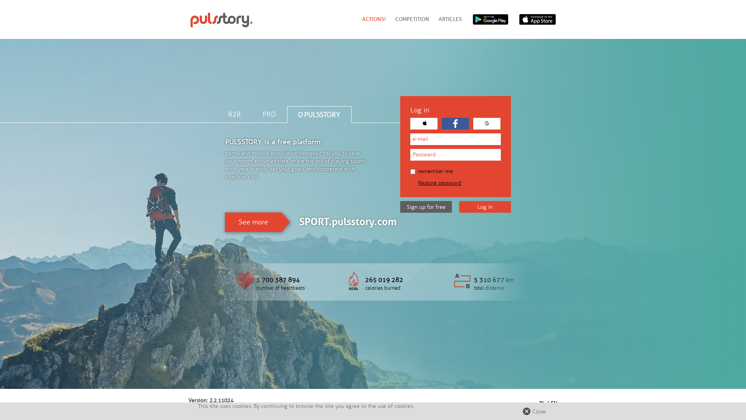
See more (253, 222)
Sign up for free (426, 207)
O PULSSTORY (319, 114)
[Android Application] (490, 19)
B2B (234, 114)
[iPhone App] (538, 19)
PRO (269, 114)
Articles (450, 19)
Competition (412, 19)
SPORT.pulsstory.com (348, 222)
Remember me (435, 171)
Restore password (439, 183)
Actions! (374, 19)
